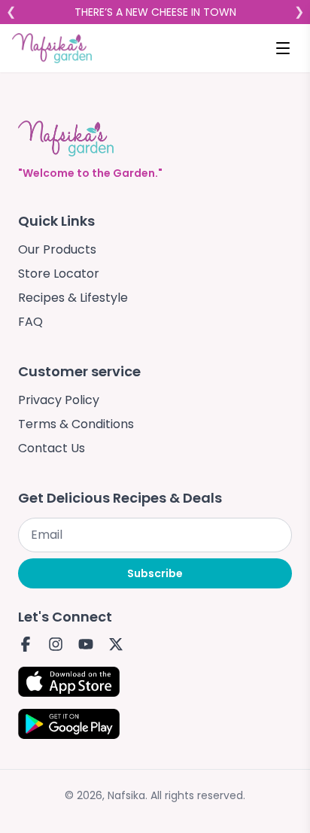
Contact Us (51, 448)
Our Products (57, 249)
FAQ (30, 321)
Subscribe (155, 573)
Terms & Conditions (76, 424)
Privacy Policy (58, 400)
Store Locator (58, 273)
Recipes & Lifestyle (73, 297)
